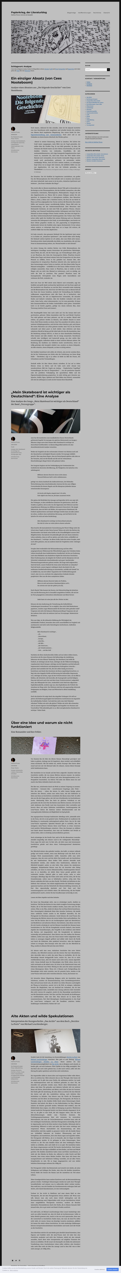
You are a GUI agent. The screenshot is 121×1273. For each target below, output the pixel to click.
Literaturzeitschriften (92, 113)
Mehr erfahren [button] (14, 1270)
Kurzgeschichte (15, 1075)
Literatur (46, 69)
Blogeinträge (71, 13)
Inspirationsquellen (92, 111)
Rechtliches (97, 13)
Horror (13, 1073)
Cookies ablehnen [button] (100, 1269)
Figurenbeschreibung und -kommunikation (46, 135)
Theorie (17, 138)
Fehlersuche (19, 770)
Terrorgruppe (14, 454)
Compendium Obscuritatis (93, 101)
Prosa (56, 69)
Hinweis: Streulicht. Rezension (95, 161)
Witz (20, 454)
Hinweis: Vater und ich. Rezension (95, 157)
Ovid (22, 146)
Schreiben (14, 773)
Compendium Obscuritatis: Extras (95, 155)
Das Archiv (55, 1064)
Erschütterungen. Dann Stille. (94, 104)
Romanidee (19, 772)
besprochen (71, 69)
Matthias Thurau (15, 132)
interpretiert (62, 69)
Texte (17, 70)
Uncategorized (90, 125)
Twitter (88, 82)
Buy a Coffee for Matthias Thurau (93, 142)
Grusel (22, 1072)
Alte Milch (89, 97)
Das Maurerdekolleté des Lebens (95, 102)
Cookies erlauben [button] (113, 1269)
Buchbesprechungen (17, 137)
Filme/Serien (90, 106)
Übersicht (106, 13)
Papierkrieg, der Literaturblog (29, 12)
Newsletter (89, 85)
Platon (13, 147)
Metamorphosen (15, 146)
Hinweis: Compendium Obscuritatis (96, 159)
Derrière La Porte (72, 1057)
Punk (20, 452)
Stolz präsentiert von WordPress (36, 1265)
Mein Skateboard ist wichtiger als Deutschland (18, 451)
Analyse (13, 141)
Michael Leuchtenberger (39, 1059)
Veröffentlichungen (84, 13)
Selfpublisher (14, 1079)
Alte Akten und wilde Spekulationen (42, 1016)
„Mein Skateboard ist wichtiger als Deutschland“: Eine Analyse (40, 394)
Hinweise (89, 109)
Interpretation (15, 144)
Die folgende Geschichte (17, 142)
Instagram (89, 84)
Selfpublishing (18, 1068)
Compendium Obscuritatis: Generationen (97, 154)
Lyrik (51, 69)
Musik (12, 447)
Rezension (27, 70)
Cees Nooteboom (20, 141)
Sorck (88, 121)
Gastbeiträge (90, 108)
